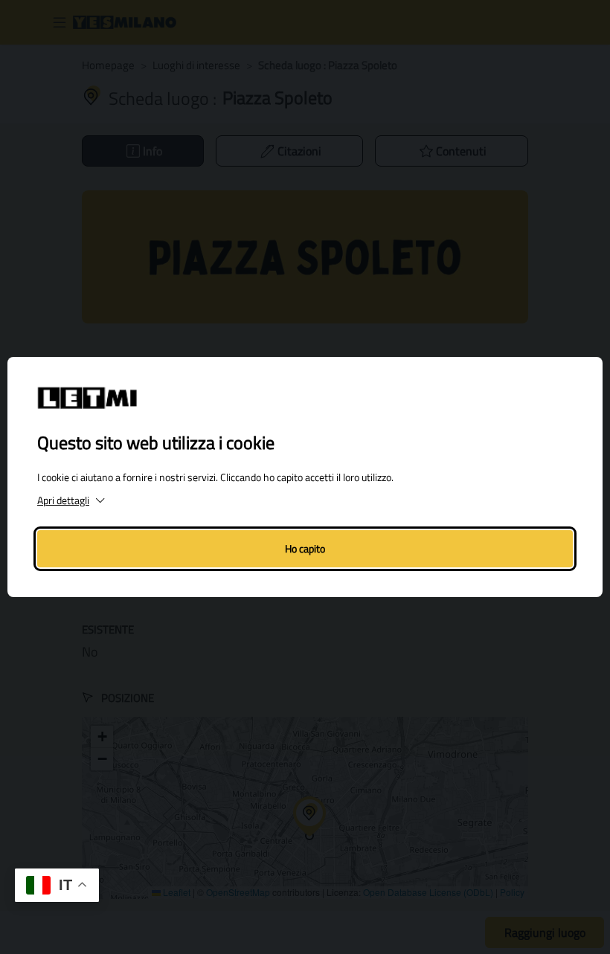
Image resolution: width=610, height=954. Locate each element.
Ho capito (305, 548)
